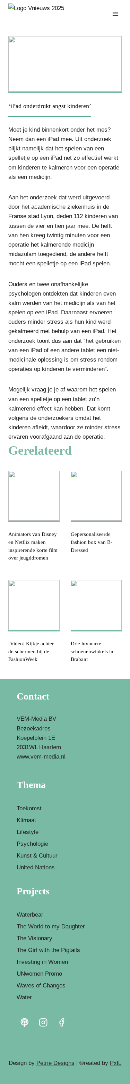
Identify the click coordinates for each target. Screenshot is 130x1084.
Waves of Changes (41, 985)
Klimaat (26, 820)
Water (24, 997)
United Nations (36, 867)
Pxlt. (116, 1063)
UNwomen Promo (39, 973)
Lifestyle (27, 832)
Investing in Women (42, 962)
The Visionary (34, 938)
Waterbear (30, 914)
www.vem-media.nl (41, 756)
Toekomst (29, 808)
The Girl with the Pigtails (48, 950)
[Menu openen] (115, 13)
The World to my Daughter (51, 926)
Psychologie (32, 844)
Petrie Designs (55, 1063)
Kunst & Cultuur (37, 855)
